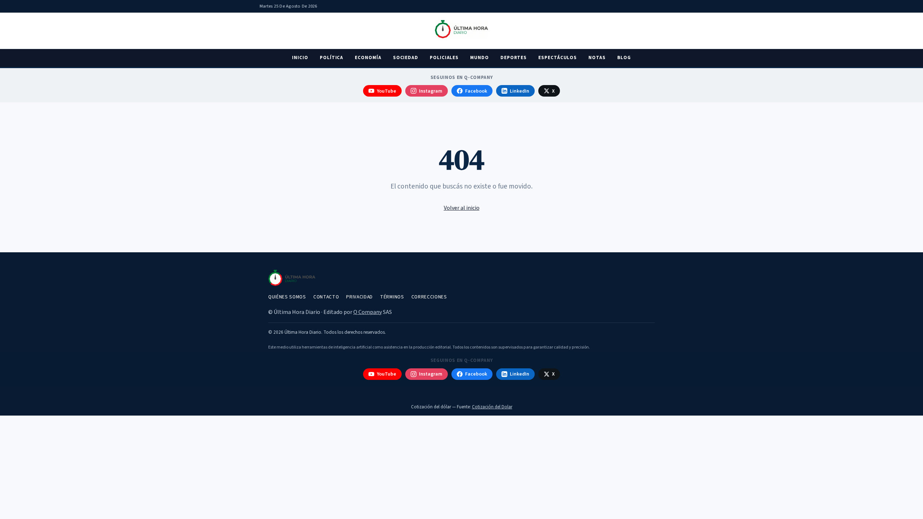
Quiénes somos (287, 296)
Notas (597, 57)
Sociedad (405, 57)
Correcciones (429, 296)
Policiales (444, 57)
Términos (392, 296)
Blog (624, 57)
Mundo (479, 57)
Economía (368, 57)
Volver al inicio (462, 208)
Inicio (300, 57)
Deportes (513, 57)
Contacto (326, 296)
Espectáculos (557, 57)
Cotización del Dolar (492, 407)
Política (331, 57)
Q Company (367, 312)
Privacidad (359, 296)
